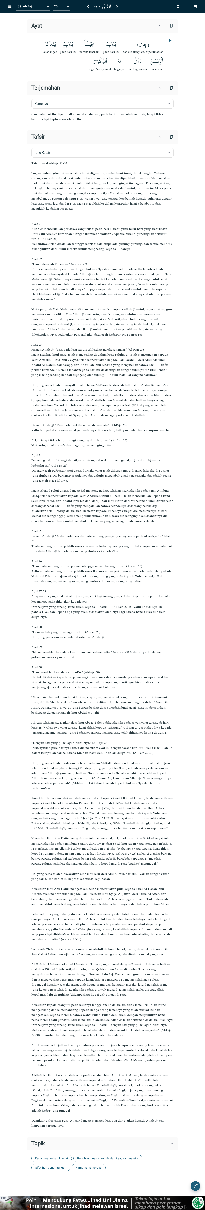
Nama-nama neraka (88, 1167)
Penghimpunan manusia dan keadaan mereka (107, 1158)
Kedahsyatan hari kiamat (51, 1158)
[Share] (177, 6)
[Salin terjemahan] (171, 88)
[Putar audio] (170, 40)
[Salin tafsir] (171, 137)
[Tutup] (201, 1199)
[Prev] (88, 6)
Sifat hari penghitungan (50, 1167)
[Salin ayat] (171, 26)
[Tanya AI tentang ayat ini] (195, 1186)
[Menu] (10, 6)
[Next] (117, 6)
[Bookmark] (186, 6)
